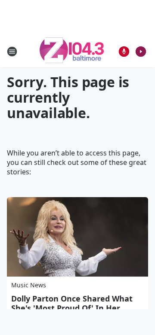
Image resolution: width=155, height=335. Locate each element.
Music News (28, 285)
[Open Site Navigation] (12, 51)
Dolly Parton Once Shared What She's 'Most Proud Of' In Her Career (72, 308)
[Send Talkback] (124, 51)
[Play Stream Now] (141, 51)
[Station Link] (72, 51)
